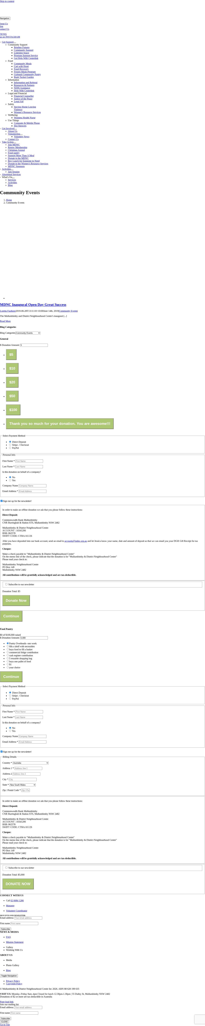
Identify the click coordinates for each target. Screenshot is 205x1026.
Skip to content (7, 1)
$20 (12, 382)
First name (5, 923)
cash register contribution (21, 655)
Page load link (7, 1001)
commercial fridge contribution (23, 652)
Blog (8, 970)
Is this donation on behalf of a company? (21, 472)
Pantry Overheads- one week (23, 643)
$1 (10, 664)
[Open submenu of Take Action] (15, 142)
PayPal (15, 448)
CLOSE (4, 1022)
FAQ (8, 937)
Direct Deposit (19, 442)
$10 (12, 368)
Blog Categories (7, 333)
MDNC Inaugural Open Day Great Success (33, 305)
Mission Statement (14, 942)
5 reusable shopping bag (20, 658)
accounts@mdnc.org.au (76, 541)
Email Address (10, 491)
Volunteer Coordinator (16, 910)
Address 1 (8, 768)
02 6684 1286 (17, 900)
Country (7, 763)
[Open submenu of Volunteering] (21, 134)
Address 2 (7, 774)
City (5, 779)
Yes (13, 480)
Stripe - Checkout (20, 445)
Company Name (10, 485)
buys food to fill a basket (20, 649)
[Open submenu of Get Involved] (15, 129)
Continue (11, 616)
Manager (10, 905)
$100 (13, 410)
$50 (12, 396)
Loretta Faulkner (8, 311)
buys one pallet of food (20, 661)
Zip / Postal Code (11, 790)
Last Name (8, 466)
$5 (11, 354)
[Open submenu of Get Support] (15, 42)
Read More (5, 321)
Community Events (68, 311)
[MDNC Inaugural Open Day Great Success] (66, 298)
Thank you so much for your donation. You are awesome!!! (59, 424)
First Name (8, 461)
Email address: (7, 918)
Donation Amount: (11, 345)
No (13, 477)
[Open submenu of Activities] (12, 169)
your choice (14, 667)
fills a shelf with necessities (22, 646)
